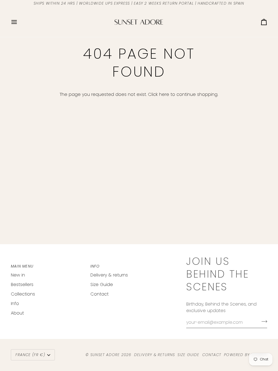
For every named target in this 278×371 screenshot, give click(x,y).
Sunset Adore (105, 354)
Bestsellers (22, 284)
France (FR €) (30, 354)
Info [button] (95, 266)
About (17, 313)
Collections (23, 294)
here (164, 94)
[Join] (262, 321)
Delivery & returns (109, 275)
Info (15, 303)
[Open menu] (19, 22)
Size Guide (101, 284)
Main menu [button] (22, 266)
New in (18, 275)
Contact (99, 294)
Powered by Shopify (245, 354)
